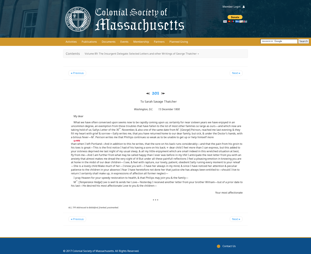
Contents (73, 53)
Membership (141, 41)
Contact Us (229, 246)
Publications (89, 41)
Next (236, 73)
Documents (108, 41)
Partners (159, 41)
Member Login (231, 6)
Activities (71, 41)
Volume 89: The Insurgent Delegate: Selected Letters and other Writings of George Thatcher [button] (141, 53)
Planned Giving (178, 41)
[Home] (124, 18)
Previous (77, 73)
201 (155, 92)
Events (124, 41)
